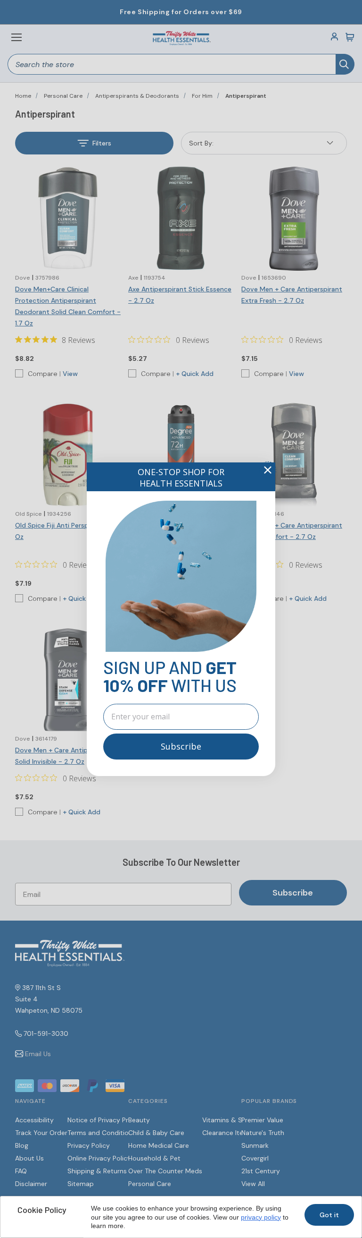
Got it (329, 1215)
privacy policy (261, 1217)
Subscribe (181, 746)
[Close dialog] (267, 470)
